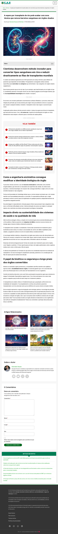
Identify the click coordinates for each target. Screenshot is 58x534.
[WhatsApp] (18, 526)
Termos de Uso (12, 518)
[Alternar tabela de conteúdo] (51, 63)
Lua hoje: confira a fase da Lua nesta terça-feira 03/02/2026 (15, 328)
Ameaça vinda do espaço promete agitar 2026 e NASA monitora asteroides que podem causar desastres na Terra (41, 329)
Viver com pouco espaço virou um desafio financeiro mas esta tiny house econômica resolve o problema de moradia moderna (40, 349)
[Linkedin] (22, 526)
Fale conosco (11, 515)
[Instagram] (22, 376)
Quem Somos (11, 513)
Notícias (7, 7)
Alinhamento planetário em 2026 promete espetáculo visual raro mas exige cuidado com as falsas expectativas (16, 349)
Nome (6, 418)
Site (5, 431)
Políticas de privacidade (14, 520)
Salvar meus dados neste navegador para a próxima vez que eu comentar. (19, 440)
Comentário (7, 398)
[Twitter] (27, 376)
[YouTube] (18, 376)
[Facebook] (13, 376)
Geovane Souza (14, 21)
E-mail (6, 424)
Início (4, 7)
